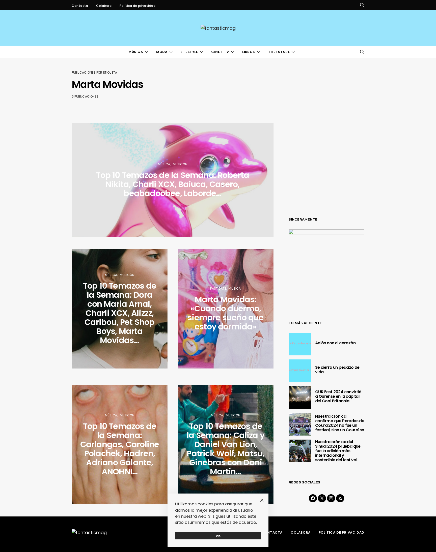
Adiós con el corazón (335, 343)
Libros (248, 51)
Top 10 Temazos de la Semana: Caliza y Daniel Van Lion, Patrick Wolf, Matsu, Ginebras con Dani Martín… (225, 448)
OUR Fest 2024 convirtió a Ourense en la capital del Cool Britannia (338, 396)
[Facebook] (313, 498)
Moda (161, 51)
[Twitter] (322, 498)
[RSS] (340, 498)
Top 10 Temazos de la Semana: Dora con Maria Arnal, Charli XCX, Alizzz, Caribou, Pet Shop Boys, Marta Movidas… (119, 313)
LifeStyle (189, 51)
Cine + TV (220, 51)
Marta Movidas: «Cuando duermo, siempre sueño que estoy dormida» (225, 313)
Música (135, 51)
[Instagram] (331, 498)
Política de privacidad (137, 6)
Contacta (80, 6)
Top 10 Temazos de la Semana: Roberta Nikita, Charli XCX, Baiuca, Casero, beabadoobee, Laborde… (172, 184)
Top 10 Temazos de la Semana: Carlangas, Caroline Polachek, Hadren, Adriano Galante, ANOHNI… (119, 448)
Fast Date (218, 288)
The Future (279, 51)
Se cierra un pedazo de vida (337, 369)
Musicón (180, 164)
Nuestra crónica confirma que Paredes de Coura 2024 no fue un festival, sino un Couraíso (339, 423)
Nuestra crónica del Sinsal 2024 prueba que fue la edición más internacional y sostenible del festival (338, 451)
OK (218, 536)
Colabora (104, 6)
